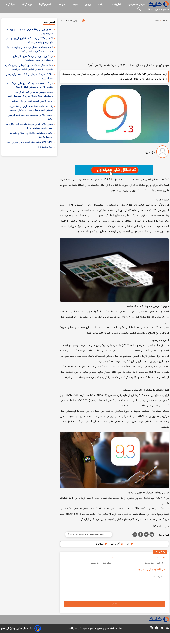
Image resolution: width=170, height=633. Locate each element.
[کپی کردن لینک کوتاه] (87, 534)
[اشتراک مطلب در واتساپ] (134, 534)
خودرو (62, 4)
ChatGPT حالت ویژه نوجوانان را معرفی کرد (29, 142)
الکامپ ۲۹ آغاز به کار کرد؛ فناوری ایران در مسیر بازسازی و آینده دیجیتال (29, 40)
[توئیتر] (146, 535)
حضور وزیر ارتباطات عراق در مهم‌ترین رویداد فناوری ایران (29, 31)
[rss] (167, 628)
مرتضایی (150, 152)
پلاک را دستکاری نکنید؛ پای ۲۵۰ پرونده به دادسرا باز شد (31, 135)
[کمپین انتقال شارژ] (114, 170)
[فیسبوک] (140, 535)
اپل (128, 544)
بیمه (75, 4)
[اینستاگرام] (151, 628)
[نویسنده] (162, 152)
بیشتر (11, 4)
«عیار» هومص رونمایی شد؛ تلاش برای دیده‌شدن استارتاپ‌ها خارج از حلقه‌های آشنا (30, 94)
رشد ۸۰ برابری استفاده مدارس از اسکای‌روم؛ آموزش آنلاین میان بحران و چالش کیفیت (31, 108)
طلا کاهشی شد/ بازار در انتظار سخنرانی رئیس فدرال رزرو (29, 76)
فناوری (117, 4)
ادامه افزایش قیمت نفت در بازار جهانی (32, 101)
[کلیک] (159, 4)
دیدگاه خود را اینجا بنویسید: (151, 569)
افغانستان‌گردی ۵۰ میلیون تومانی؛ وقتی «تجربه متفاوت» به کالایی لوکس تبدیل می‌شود (29, 67)
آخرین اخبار (49, 22)
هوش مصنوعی (136, 4)
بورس (88, 4)
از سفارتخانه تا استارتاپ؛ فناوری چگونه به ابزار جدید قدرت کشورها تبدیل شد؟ (29, 49)
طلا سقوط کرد (45, 147)
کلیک (78, 628)
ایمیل (110, 558)
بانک (100, 4)
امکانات (99, 544)
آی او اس (115, 544)
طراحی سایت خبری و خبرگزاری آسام (17, 628)
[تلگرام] (151, 535)
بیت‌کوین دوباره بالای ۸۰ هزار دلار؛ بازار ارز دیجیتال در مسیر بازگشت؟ (31, 58)
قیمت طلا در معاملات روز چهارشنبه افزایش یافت (30, 117)
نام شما (161, 558)
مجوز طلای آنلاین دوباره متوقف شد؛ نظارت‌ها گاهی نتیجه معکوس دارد (29, 126)
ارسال (114, 603)
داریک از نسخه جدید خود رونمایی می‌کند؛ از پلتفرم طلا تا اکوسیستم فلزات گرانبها (30, 85)
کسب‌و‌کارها (45, 4)
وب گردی (27, 4)
